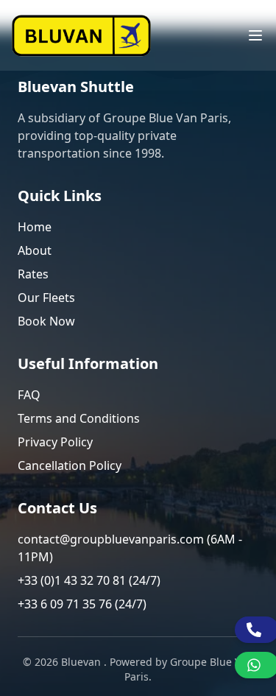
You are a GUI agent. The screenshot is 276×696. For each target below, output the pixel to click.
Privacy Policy (55, 442)
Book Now (46, 321)
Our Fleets (46, 297)
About (35, 250)
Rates (33, 274)
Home (35, 227)
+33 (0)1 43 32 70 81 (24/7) (89, 580)
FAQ (29, 395)
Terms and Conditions (79, 418)
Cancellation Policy (69, 465)
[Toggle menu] (255, 35)
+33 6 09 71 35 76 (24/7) (82, 604)
